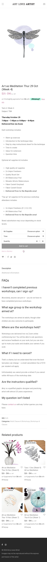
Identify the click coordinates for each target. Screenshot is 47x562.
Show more (16, 482)
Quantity (7, 241)
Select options (6, 482)
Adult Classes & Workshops (20, 421)
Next (44, 44)
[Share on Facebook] (8, 257)
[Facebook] (2, 544)
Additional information (10, 273)
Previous (2, 44)
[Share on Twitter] (11, 257)
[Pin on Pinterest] (15, 257)
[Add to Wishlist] (4, 257)
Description (6, 268)
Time (5, 236)
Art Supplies (8, 231)
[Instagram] (6, 544)
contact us (12, 404)
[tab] (23, 268)
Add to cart (23, 246)
